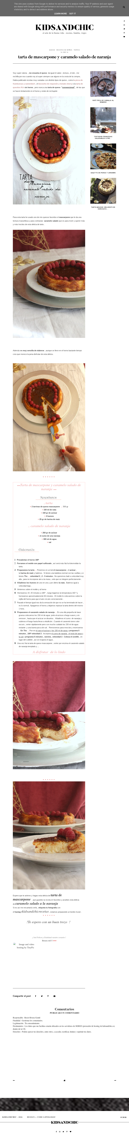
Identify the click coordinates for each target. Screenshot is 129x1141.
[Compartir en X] (42, 996)
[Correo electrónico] (54, 996)
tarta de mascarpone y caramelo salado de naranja (64, 57)
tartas (77, 50)
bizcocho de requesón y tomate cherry (55, 84)
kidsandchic (64, 28)
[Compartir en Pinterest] (48, 996)
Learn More (60, 13)
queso (52, 50)
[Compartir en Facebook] (36, 996)
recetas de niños (64, 50)
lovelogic (49, 1117)
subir (123, 1117)
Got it (72, 13)
